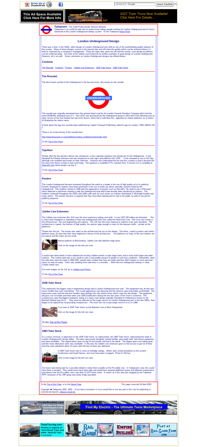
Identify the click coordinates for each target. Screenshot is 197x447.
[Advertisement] (98, 397)
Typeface (59, 68)
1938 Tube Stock (103, 68)
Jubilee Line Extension (84, 68)
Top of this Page (55, 142)
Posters (68, 68)
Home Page (125, 31)
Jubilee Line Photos (82, 269)
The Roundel (47, 68)
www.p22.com (48, 165)
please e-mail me (67, 392)
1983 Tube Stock (120, 68)
